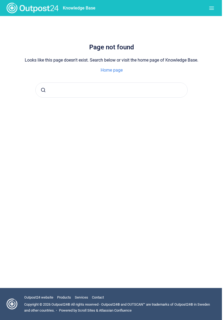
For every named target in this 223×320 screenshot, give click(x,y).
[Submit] (43, 90)
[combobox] (111, 90)
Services (81, 297)
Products (64, 297)
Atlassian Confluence (115, 310)
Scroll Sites (86, 310)
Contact (98, 297)
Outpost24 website (38, 297)
